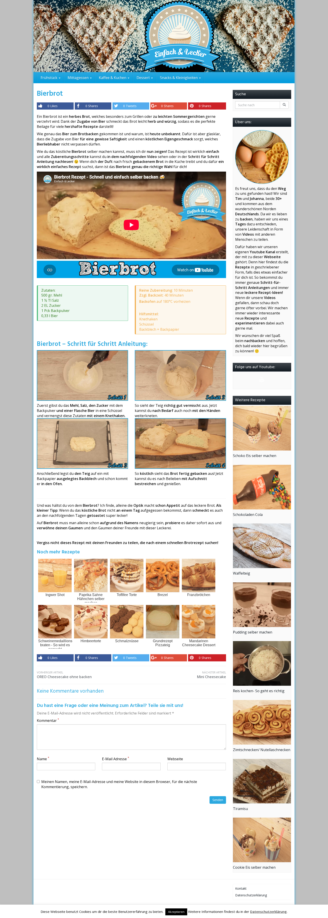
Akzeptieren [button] (176, 912)
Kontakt (241, 888)
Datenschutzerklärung (251, 895)
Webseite (175, 758)
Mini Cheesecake (211, 675)
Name (43, 758)
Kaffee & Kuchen (113, 77)
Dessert (144, 77)
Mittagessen (78, 77)
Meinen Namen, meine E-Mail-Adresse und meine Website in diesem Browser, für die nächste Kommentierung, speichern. (119, 784)
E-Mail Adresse (115, 758)
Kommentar (48, 720)
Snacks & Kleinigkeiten (179, 77)
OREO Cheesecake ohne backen (64, 675)
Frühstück (49, 77)
